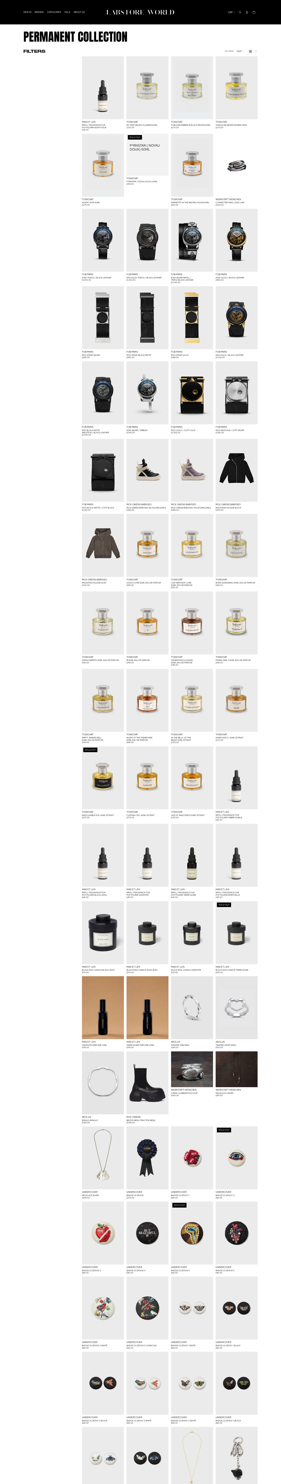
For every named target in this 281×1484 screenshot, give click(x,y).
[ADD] (119, 114)
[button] (241, 51)
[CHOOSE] (252, 192)
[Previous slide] (220, 165)
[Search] (240, 12)
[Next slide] (253, 165)
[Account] (246, 12)
